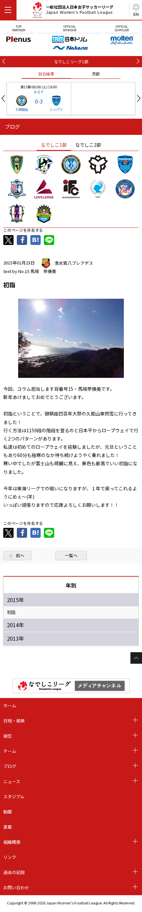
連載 (7, 827)
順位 (7, 736)
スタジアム (13, 796)
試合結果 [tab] (46, 73)
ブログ (9, 766)
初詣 (11, 612)
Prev (3, 98)
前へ (20, 555)
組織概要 (11, 842)
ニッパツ (56, 109)
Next (139, 98)
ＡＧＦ (38, 91)
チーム (9, 751)
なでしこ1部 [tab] (54, 144)
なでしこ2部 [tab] (88, 144)
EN (136, 14)
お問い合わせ (16, 887)
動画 (7, 811)
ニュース (11, 781)
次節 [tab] (96, 73)
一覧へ (71, 555)
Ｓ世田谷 (21, 109)
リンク (9, 857)
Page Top (136, 658)
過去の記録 (14, 872)
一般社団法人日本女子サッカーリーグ (79, 9)
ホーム (9, 705)
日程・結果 (14, 720)
